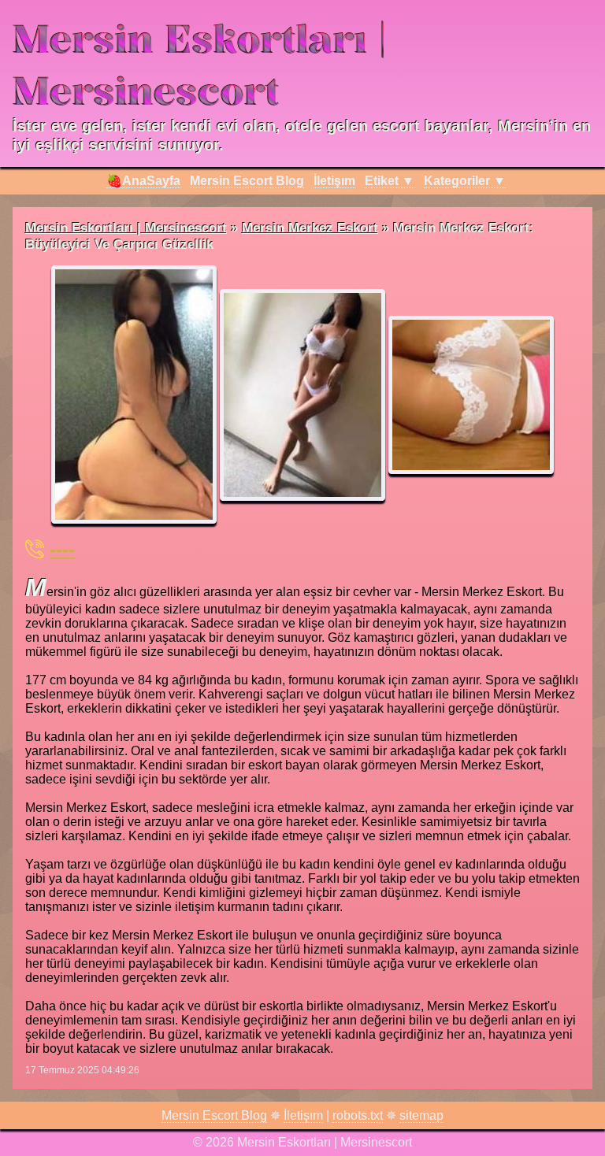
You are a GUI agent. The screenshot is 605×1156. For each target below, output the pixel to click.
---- (62, 549)
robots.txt (357, 1115)
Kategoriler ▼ (465, 180)
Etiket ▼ (389, 180)
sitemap (421, 1115)
